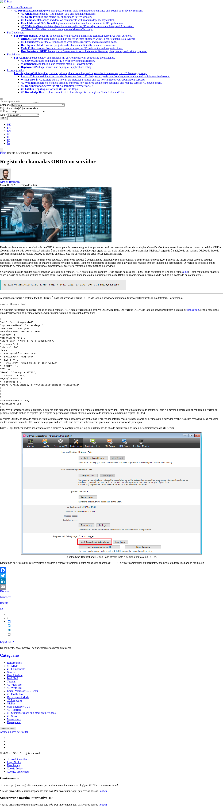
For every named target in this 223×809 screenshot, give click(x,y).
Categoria (5, 104)
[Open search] (1, 99)
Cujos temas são (9, 108)
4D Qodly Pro (15, 694)
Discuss (4, 591)
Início (3, 152)
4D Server (12, 716)
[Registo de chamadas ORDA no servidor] (56, 241)
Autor (3, 114)
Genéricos (5, 597)
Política (103, 790)
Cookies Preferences (18, 771)
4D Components (16, 668)
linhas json (193, 309)
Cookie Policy (15, 768)
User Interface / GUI (18, 706)
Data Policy (13, 765)
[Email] (111, 587)
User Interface (14, 675)
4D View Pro (14, 684)
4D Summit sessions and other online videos (31, 712)
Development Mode (18, 697)
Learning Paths (15, 70)
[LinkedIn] (111, 581)
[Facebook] (111, 570)
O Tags (4, 111)
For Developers (15, 32)
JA (8, 143)
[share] (7, 637)
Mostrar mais (8, 728)
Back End (12, 678)
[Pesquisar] (37, 102)
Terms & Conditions (18, 759)
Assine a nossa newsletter (14, 731)
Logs (3, 641)
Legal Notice (14, 762)
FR (8, 127)
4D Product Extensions (19, 7)
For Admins (13, 54)
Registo (4, 602)
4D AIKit (12, 665)
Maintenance (14, 719)
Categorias (9, 655)
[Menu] (1, 149)
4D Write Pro (14, 687)
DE (9, 124)
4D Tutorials (14, 709)
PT (3, 118)
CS (8, 133)
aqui (185, 271)
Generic (11, 672)
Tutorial (11, 681)
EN (9, 130)
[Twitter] (111, 575)
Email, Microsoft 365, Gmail (23, 690)
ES (8, 137)
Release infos (14, 662)
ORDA (10, 641)
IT (8, 140)
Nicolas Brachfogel (10, 181)
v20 (2, 608)
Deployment (14, 722)
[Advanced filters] (34, 102)
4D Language (14, 700)
